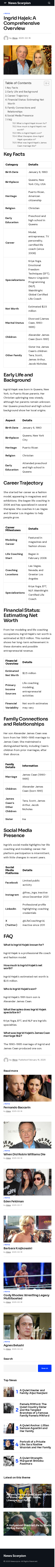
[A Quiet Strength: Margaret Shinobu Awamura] (9, 1461)
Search (8, 1359)
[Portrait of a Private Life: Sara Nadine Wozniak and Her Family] (9, 1444)
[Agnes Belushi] (27, 1326)
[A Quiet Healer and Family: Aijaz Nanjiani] (9, 1392)
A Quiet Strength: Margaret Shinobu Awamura (31, 1460)
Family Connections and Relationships (21, 109)
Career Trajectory (17, 95)
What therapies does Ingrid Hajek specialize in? (30, 138)
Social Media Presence (20, 115)
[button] (5, 3)
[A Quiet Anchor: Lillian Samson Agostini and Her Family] (9, 1428)
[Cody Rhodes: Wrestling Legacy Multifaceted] (27, 1276)
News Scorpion (19, 3)
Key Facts (12, 87)
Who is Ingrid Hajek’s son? (29, 133)
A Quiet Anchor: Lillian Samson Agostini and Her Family (34, 1428)
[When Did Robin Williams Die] (27, 1135)
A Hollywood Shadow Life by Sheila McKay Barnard (28, 1527)
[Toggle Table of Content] (45, 83)
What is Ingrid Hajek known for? (32, 123)
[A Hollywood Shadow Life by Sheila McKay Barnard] (27, 1524)
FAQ (9, 119)
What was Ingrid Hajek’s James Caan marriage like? (32, 144)
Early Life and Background (22, 91)
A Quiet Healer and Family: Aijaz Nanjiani (33, 1392)
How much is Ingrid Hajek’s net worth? (31, 128)
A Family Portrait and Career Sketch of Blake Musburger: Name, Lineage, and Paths (28, 1497)
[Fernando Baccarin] (27, 1088)
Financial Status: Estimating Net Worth (26, 101)
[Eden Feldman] (27, 1182)
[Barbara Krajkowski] (27, 1229)
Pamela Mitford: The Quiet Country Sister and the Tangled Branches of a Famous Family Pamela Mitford (34, 1410)
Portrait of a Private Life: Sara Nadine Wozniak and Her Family (35, 1444)
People (7, 13)
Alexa (8, 1507)
